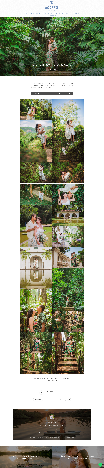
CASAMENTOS (31, 13)
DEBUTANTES (50, 13)
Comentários (38, 399)
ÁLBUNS (56, 13)
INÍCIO (26, 13)
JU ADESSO (44, 13)
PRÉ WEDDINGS (38, 13)
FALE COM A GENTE (68, 13)
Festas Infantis (76, 13)
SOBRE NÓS (61, 13)
